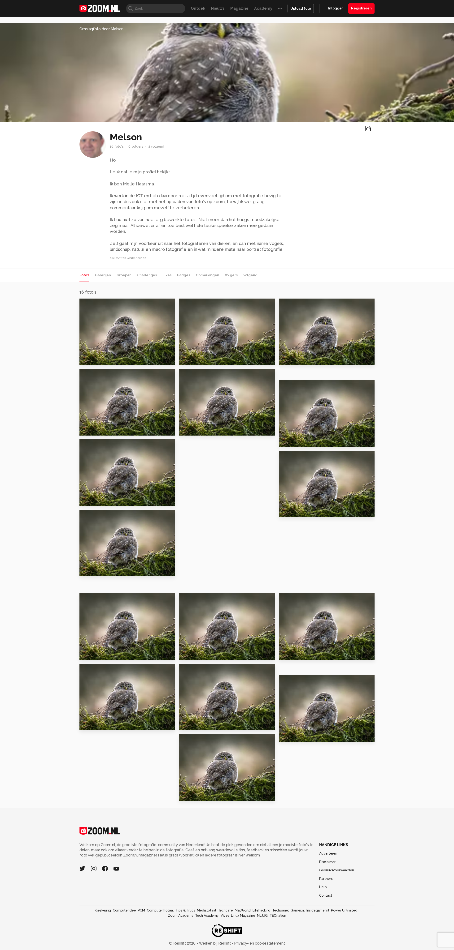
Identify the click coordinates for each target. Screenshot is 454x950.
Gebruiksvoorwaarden (336, 870)
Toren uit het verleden (304, 511)
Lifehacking (262, 910)
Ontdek (198, 8)
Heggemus (192, 794)
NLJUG (262, 915)
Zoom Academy (180, 915)
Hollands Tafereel (300, 654)
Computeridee (124, 910)
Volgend (250, 275)
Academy (263, 8)
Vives (225, 915)
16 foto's (117, 146)
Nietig (87, 654)
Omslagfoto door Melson (101, 29)
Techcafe (225, 910)
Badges (183, 275)
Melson (96, 304)
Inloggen (336, 8)
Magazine (239, 8)
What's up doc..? (298, 441)
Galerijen (103, 275)
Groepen (124, 275)
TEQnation (278, 915)
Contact (325, 895)
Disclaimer (327, 862)
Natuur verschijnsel (101, 570)
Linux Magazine (243, 915)
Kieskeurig (103, 910)
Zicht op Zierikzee (200, 654)
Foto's (84, 275)
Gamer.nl (298, 910)
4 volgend (156, 146)
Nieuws (218, 8)
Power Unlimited (344, 910)
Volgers (231, 275)
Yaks (86, 359)
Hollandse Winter (99, 500)
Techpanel (280, 910)
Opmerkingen (207, 275)
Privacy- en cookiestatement (259, 943)
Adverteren (328, 853)
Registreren (361, 8)
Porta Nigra (193, 359)
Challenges (147, 275)
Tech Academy (207, 915)
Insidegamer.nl (317, 910)
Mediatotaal (206, 910)
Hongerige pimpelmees (106, 429)
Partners (325, 879)
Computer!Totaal (160, 910)
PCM (141, 910)
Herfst (287, 735)
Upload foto (300, 8)
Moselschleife (295, 359)
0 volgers (135, 146)
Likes (166, 275)
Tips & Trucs (185, 910)
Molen (187, 724)
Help (323, 887)
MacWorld (243, 910)
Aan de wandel (196, 429)
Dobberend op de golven (107, 724)
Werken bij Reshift (215, 943)
